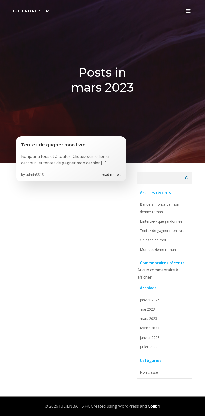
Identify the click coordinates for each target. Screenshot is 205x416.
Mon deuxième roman (158, 249)
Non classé (149, 372)
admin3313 (35, 174)
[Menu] (188, 11)
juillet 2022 (149, 346)
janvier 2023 (150, 337)
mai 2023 (147, 309)
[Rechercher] (186, 178)
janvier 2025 (150, 300)
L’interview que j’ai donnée (161, 221)
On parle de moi (153, 240)
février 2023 (149, 328)
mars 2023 (148, 318)
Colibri (154, 406)
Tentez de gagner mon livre (162, 230)
